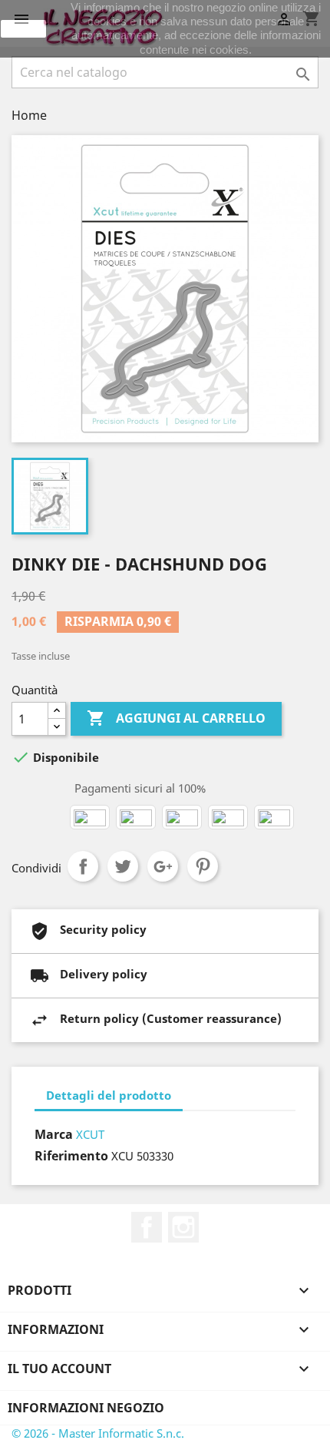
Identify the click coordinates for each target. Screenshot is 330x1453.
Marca (54, 1134)
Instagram (183, 1227)
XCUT (90, 1134)
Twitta (122, 866)
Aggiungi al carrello (176, 718)
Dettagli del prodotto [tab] (108, 1095)
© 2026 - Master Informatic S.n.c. (98, 1433)
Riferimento (71, 1155)
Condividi (83, 866)
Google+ (162, 866)
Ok (24, 28)
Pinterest (202, 866)
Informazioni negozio (86, 1407)
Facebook (146, 1227)
